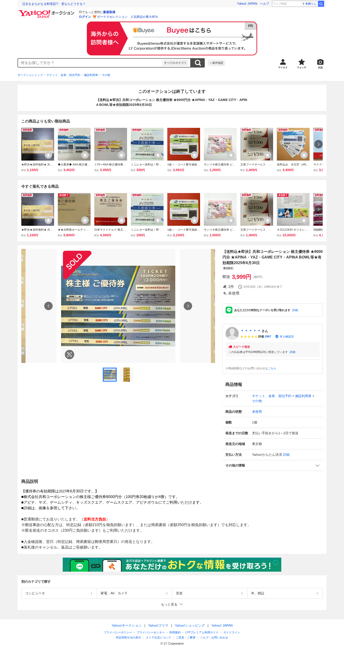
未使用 (257, 411)
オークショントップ (30, 75)
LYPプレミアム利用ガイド (202, 632)
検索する (198, 63)
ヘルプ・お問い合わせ (214, 637)
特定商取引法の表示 (128, 637)
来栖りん (310, 3)
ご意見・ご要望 (185, 637)
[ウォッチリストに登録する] (48, 155)
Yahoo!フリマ (158, 625)
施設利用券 (91, 75)
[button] (273, 465)
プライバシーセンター (151, 632)
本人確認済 (287, 336)
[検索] (321, 4)
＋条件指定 (216, 63)
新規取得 (109, 12)
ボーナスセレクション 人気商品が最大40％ (127, 16)
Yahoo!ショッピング (190, 625)
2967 (268, 336)
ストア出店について (158, 637)
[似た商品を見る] (69, 354)
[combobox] (90, 63)
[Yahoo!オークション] (47, 11)
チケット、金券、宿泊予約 (63, 75)
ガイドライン (231, 632)
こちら (272, 368)
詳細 (295, 310)
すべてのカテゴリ (175, 63)
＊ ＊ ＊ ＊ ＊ (251, 331)
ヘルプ (264, 3)
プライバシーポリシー (118, 632)
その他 (106, 75)
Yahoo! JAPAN (247, 3)
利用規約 (175, 632)
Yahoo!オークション (127, 625)
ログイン (85, 16)
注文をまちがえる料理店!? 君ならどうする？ (54, 4)
